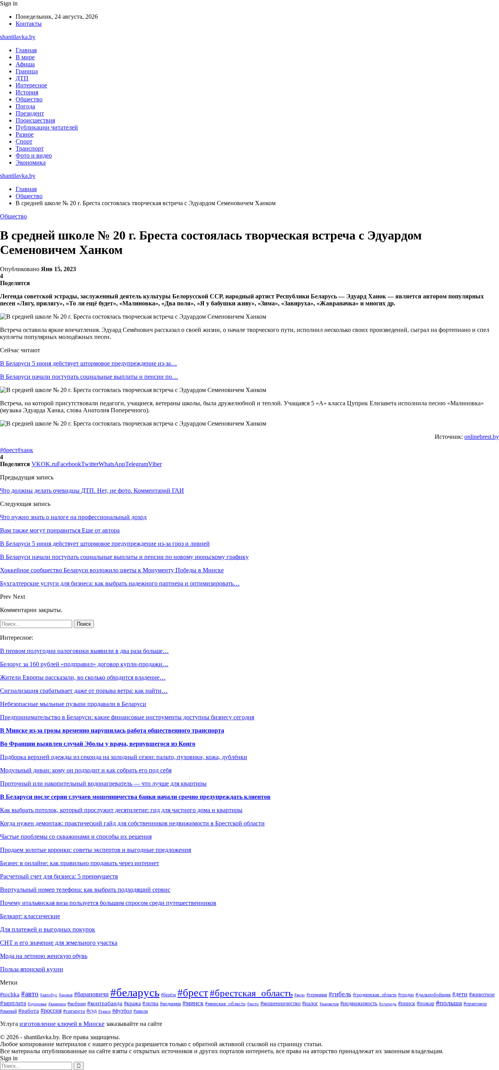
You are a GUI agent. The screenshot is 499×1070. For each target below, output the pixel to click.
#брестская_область (251, 993)
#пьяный (8, 1011)
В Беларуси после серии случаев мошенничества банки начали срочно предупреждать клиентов (135, 796)
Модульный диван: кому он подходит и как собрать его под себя (86, 770)
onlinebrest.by (481, 436)
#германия (316, 994)
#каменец (57, 1003)
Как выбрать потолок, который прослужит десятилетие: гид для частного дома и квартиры (121, 810)
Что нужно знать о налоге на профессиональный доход (73, 517)
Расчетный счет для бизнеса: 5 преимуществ (59, 876)
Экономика (31, 162)
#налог (310, 1003)
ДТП (22, 78)
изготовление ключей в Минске (61, 1023)
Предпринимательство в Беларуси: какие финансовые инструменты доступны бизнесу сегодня (127, 717)
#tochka (9, 994)
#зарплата (13, 1003)
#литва (150, 1003)
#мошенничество (280, 1003)
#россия (51, 1010)
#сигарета (74, 1011)
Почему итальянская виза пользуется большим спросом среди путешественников (108, 903)
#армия (66, 995)
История (27, 92)
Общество (29, 99)
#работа (28, 1011)
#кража (132, 1003)
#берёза (168, 994)
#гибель (340, 994)
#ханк (25, 450)
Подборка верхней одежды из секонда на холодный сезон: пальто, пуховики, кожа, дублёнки (123, 757)
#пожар (425, 1003)
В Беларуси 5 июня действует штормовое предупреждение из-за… (88, 363)
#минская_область (225, 1003)
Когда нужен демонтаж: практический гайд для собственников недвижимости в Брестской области (132, 823)
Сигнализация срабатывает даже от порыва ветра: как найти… (84, 690)
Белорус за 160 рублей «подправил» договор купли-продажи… (84, 664)
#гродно (406, 994)
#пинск (406, 1003)
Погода (25, 106)
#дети (459, 994)
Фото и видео (34, 155)
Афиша (25, 64)
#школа (140, 1011)
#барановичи (91, 994)
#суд (92, 1011)
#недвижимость (358, 1003)
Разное (25, 134)
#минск (192, 1003)
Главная (26, 50)
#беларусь (134, 992)
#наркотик (329, 1003)
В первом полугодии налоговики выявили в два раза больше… (84, 651)
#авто (30, 994)
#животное (482, 994)
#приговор (475, 1003)
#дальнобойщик (433, 994)
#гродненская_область (374, 994)
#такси (104, 1011)
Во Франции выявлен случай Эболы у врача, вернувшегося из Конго (97, 743)
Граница (27, 71)
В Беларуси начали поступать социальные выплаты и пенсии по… (89, 376)
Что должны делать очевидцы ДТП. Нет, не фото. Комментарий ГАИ (92, 490)
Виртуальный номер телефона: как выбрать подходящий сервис (85, 889)
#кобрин (76, 1003)
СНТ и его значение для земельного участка (58, 942)
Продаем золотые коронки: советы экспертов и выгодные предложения (95, 849)
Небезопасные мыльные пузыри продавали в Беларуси (73, 704)
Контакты (29, 23)
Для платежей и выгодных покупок (47, 929)
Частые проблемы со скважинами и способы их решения (76, 836)
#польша (449, 1003)
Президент (30, 113)
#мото (253, 1003)
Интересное (31, 85)
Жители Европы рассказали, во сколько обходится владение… (83, 677)
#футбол (122, 1011)
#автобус (48, 994)
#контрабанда (104, 1003)
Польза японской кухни (31, 969)
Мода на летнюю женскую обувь (43, 956)
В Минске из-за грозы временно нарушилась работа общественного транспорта (112, 730)
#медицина (170, 1003)
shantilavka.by (17, 37)
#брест (9, 450)
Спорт (24, 141)
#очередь (387, 1003)
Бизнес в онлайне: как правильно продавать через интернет (79, 863)
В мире (25, 57)
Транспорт (30, 148)
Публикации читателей (47, 127)
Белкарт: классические (30, 916)
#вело (299, 994)
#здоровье (37, 1003)
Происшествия (35, 120)
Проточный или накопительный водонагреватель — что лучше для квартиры (103, 783)
